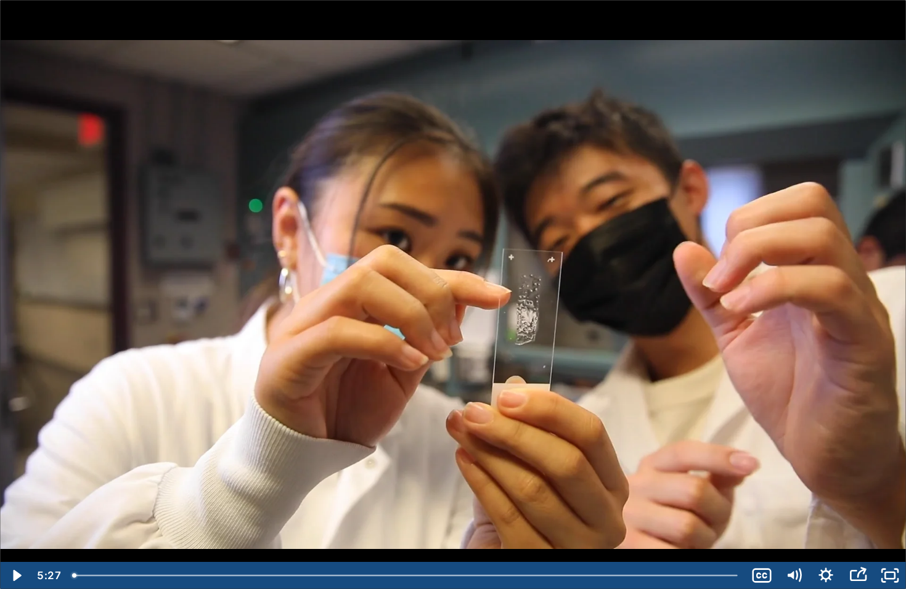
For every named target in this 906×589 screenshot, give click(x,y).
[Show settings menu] (826, 575)
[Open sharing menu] (858, 575)
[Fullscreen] (890, 575)
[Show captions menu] (762, 575)
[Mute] (794, 575)
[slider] (406, 575)
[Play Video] (16, 575)
